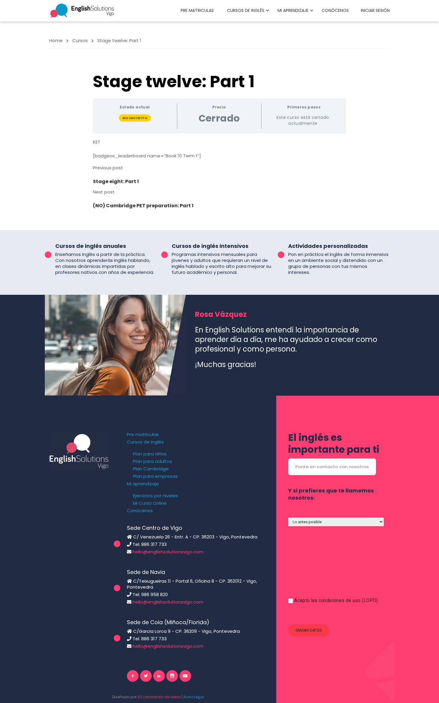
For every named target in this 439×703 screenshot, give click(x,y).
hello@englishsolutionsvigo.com (168, 552)
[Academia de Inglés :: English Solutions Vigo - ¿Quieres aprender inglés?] (82, 10)
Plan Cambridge (151, 469)
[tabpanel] (219, 148)
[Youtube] (185, 676)
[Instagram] (172, 676)
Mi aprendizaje (292, 10)
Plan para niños (150, 454)
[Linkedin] (159, 676)
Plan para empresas (155, 476)
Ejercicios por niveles (155, 496)
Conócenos (335, 10)
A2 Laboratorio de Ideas (159, 696)
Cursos (80, 40)
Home (56, 40)
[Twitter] (146, 676)
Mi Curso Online (150, 503)
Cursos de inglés (245, 10)
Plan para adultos (152, 461)
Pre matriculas (197, 10)
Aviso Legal (193, 696)
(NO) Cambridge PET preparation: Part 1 (143, 205)
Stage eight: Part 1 (116, 181)
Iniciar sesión (375, 10)
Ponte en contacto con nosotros (332, 466)
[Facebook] (133, 676)
